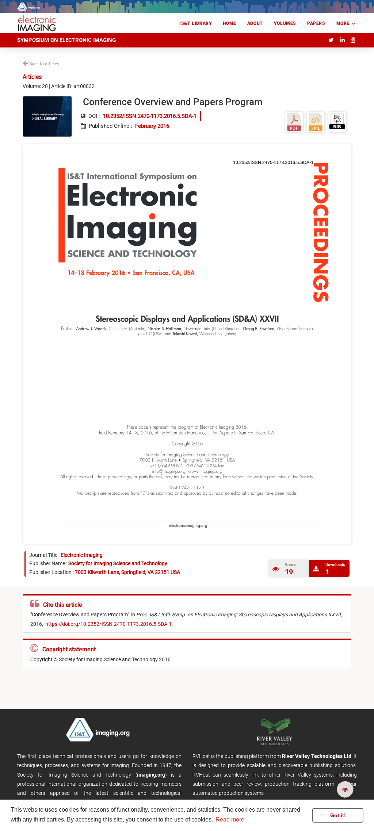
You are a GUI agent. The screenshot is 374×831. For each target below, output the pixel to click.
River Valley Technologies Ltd (316, 756)
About (255, 23)
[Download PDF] (294, 121)
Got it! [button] (338, 815)
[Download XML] (315, 121)
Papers (316, 23)
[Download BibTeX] (337, 121)
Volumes (285, 23)
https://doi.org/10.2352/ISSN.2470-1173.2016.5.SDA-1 (108, 624)
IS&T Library (195, 23)
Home (229, 23)
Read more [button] (229, 819)
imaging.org (151, 775)
